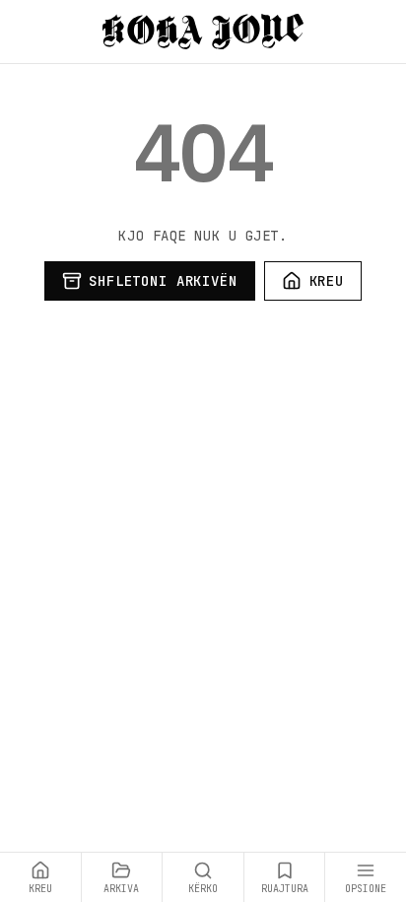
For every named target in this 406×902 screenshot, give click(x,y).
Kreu (326, 281)
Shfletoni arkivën (163, 281)
